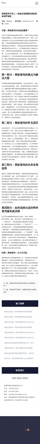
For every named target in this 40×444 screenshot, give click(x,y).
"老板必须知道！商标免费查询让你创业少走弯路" (21, 322)
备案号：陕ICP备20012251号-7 (13, 429)
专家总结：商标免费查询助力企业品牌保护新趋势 (21, 358)
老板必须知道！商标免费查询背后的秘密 (18, 311)
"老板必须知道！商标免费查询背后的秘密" (18, 348)
